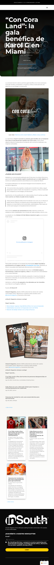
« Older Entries (8, 407)
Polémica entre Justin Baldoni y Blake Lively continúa (30, 135)
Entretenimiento (32, 64)
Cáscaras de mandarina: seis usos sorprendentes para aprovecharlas (22, 397)
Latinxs (14, 390)
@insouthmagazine (11, 295)
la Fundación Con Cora (32, 265)
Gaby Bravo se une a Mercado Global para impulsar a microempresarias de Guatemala (22, 387)
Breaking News (23, 64)
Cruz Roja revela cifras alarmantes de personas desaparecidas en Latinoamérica (26, 377)
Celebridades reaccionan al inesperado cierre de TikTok (22, 308)
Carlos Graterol (12, 482)
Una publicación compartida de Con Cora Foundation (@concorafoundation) (24, 260)
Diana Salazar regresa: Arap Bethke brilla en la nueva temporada (25, 306)
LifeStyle (15, 400)
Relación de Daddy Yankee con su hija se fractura (21, 309)
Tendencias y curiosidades (19, 380)
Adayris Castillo (12, 437)
